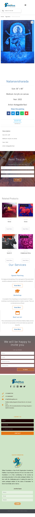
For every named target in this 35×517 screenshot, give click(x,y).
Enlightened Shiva (26, 253)
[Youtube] (21, 387)
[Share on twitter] (13, 113)
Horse (9, 221)
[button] (25, 5)
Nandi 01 (9, 253)
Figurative (7, 16)
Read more (9, 229)
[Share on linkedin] (17, 113)
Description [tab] (17, 120)
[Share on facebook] (8, 113)
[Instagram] (14, 387)
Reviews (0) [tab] (17, 123)
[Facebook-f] (11, 387)
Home (2, 16)
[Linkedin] (17, 387)
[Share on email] (26, 113)
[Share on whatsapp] (22, 113)
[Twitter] (24, 387)
